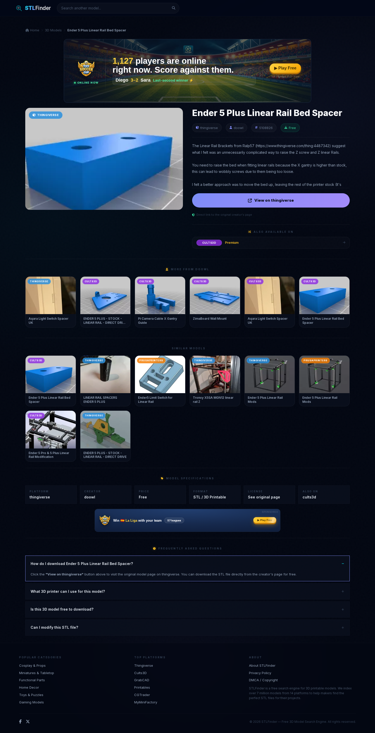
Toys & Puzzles (31, 695)
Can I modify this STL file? (54, 627)
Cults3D (140, 673)
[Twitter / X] (28, 721)
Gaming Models (31, 702)
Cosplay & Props (32, 665)
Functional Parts (32, 680)
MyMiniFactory (145, 702)
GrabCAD (141, 680)
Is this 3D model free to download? (62, 609)
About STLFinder (262, 665)
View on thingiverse (274, 200)
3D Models (53, 30)
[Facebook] (20, 721)
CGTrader (142, 695)
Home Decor (29, 687)
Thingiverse (143, 665)
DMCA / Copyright (263, 680)
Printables (142, 687)
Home (34, 30)
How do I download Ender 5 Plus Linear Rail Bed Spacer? (82, 563)
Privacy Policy (260, 673)
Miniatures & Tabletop (36, 673)
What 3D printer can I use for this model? (68, 591)
